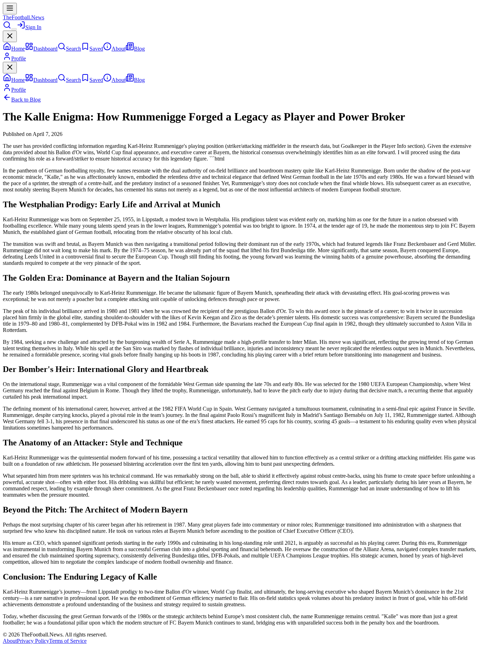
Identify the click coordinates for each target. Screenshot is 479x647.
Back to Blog (26, 100)
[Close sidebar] (10, 36)
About (10, 641)
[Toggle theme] (14, 29)
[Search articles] (7, 27)
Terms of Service (68, 641)
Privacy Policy (33, 641)
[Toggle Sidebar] (10, 8)
